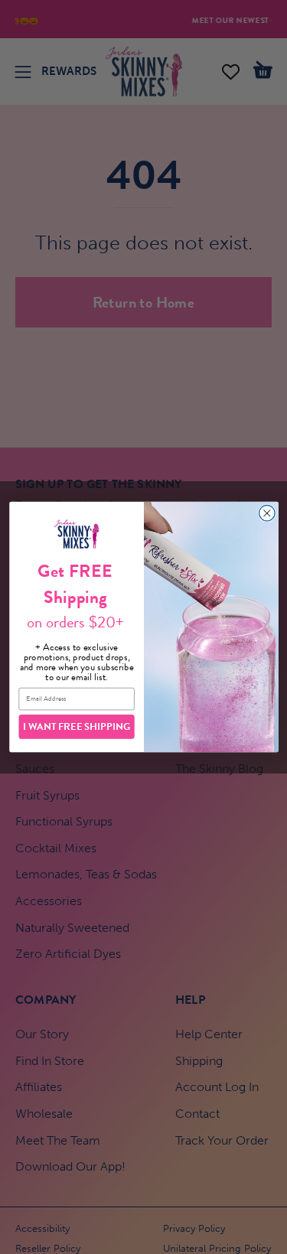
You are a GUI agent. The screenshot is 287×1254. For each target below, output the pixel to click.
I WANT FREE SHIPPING (76, 726)
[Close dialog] (267, 513)
